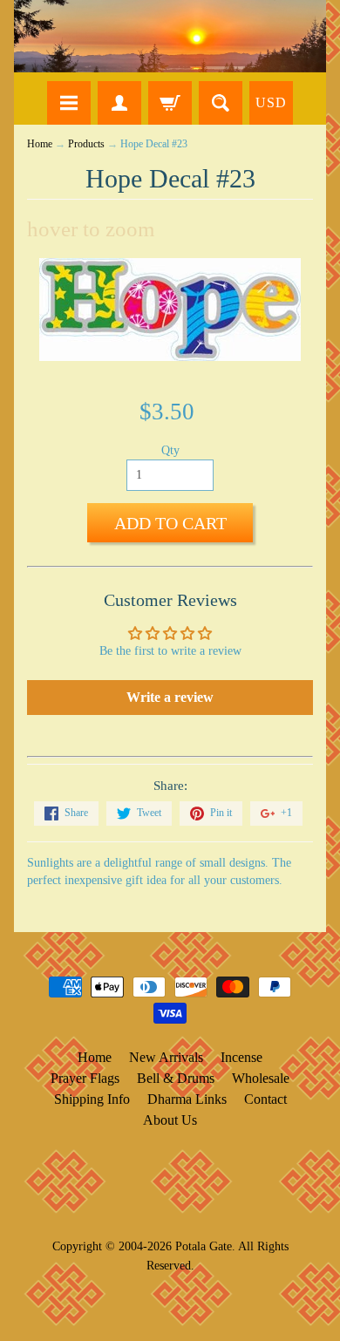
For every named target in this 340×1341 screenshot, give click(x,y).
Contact (265, 1099)
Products (86, 144)
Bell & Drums (175, 1078)
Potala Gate (203, 1246)
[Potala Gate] (170, 36)
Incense (241, 1057)
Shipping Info (92, 1099)
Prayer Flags (85, 1078)
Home (39, 144)
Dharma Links (187, 1099)
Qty (170, 450)
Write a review (170, 697)
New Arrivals (166, 1057)
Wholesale (260, 1078)
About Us (170, 1120)
